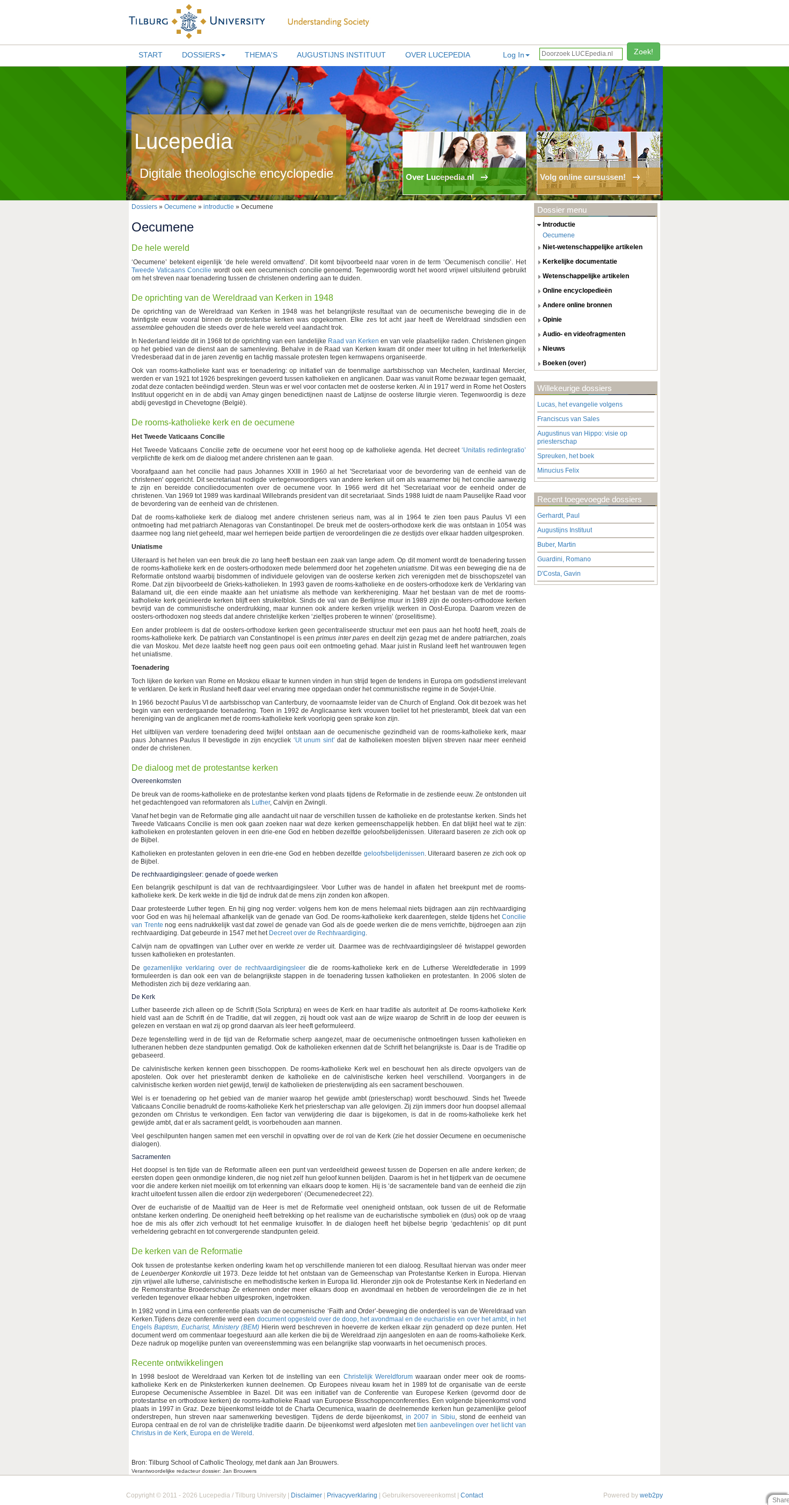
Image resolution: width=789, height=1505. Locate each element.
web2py (651, 1495)
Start (150, 54)
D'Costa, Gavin (559, 573)
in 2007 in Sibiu (430, 1417)
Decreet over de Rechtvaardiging (317, 933)
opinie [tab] (552, 319)
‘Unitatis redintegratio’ (494, 450)
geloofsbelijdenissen (394, 853)
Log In (513, 54)
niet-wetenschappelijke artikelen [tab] (592, 247)
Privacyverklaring (352, 1495)
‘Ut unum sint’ (314, 740)
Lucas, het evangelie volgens (580, 404)
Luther (261, 802)
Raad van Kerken (353, 341)
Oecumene (180, 207)
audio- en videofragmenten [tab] (584, 334)
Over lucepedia (437, 54)
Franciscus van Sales (568, 419)
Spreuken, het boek (565, 456)
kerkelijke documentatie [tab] (580, 261)
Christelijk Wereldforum (378, 1376)
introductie (218, 207)
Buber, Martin (556, 544)
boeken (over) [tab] (564, 363)
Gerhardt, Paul (558, 515)
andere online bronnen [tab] (577, 305)
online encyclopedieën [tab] (577, 290)
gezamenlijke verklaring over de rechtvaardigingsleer (224, 968)
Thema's (261, 54)
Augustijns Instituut (341, 54)
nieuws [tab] (554, 348)
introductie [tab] (559, 224)
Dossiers (201, 54)
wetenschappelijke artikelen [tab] (586, 276)
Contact (472, 1495)
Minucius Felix (558, 470)
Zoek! (643, 51)
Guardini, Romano (564, 559)
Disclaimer (306, 1495)
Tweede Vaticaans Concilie (171, 270)
